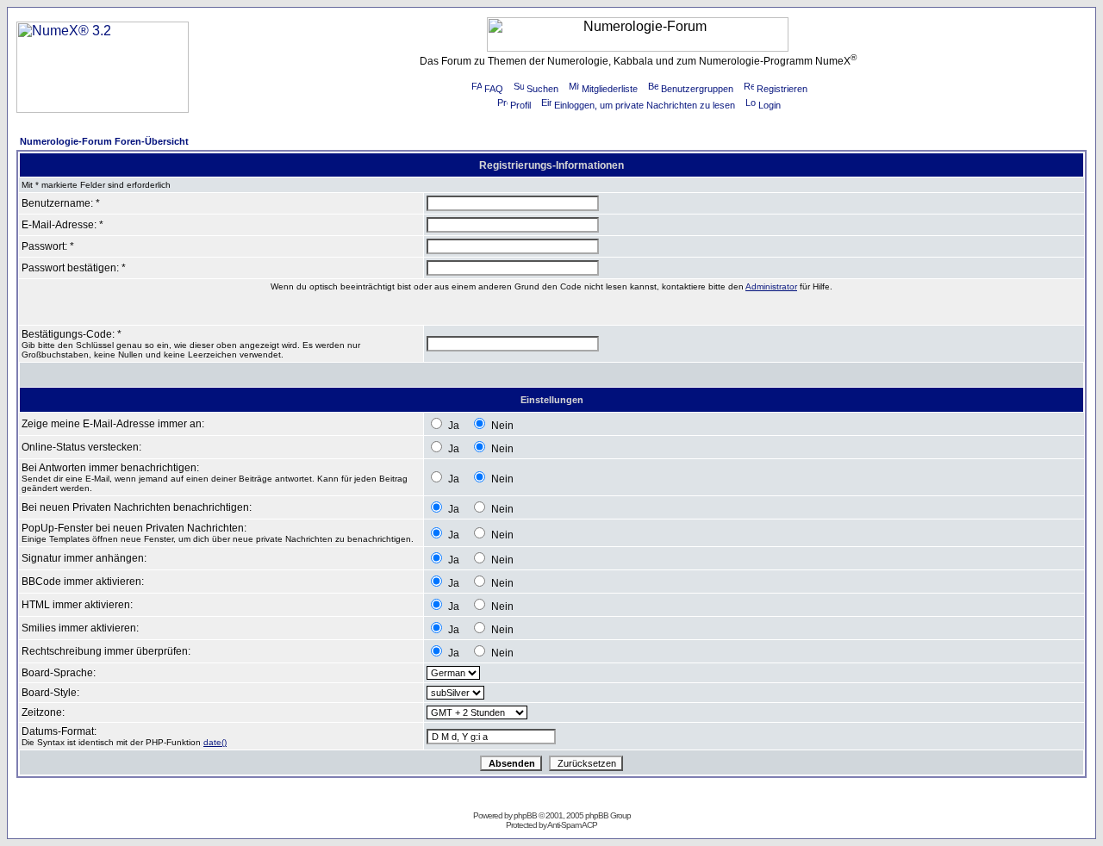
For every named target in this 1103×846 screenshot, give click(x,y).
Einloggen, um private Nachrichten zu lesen (644, 105)
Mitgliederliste (610, 89)
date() (215, 742)
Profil (520, 105)
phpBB (525, 815)
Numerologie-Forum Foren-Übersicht (104, 141)
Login (769, 105)
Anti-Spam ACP (572, 825)
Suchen (542, 89)
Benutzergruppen (697, 89)
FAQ (493, 89)
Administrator (771, 286)
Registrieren (782, 89)
